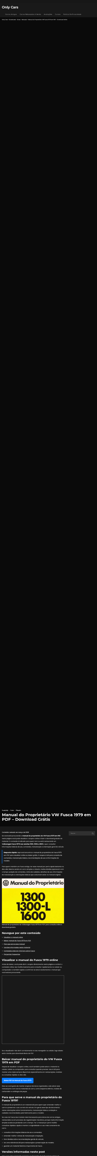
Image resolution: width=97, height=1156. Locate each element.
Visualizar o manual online (13, 937)
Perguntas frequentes (12, 954)
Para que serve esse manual (14, 944)
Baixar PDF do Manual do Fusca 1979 (17, 1080)
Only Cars (10, 7)
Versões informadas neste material (17, 947)
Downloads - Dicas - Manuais (11, 810)
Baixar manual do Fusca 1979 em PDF (17, 941)
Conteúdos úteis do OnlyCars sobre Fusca (19, 951)
